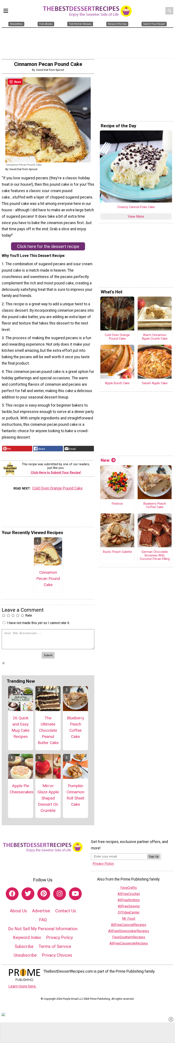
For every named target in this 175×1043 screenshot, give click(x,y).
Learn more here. (22, 986)
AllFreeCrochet (129, 894)
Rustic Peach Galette (117, 552)
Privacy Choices (57, 955)
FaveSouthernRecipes (128, 937)
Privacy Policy (59, 937)
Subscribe (24, 946)
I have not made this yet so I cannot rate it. (38, 623)
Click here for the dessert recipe (48, 246)
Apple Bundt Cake (117, 383)
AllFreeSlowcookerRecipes (128, 931)
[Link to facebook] (12, 893)
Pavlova (117, 504)
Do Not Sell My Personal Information (42, 928)
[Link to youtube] (75, 893)
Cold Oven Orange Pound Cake (57, 488)
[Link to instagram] (59, 893)
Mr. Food (128, 919)
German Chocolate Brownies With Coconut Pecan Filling (155, 555)
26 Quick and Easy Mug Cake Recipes (20, 727)
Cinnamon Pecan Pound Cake (48, 578)
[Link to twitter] (28, 893)
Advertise (41, 910)
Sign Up (154, 856)
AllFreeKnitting (129, 900)
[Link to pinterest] (43, 893)
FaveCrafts (128, 888)
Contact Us (65, 910)
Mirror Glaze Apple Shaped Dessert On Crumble (48, 798)
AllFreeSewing (129, 906)
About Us (18, 910)
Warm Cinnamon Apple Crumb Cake (155, 336)
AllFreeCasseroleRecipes (128, 943)
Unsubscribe (25, 955)
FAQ (43, 919)
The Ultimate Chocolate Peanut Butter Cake (48, 730)
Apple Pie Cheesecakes (20, 788)
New (105, 460)
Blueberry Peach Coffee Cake (75, 727)
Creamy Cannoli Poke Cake (136, 207)
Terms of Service (55, 946)
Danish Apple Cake (155, 383)
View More (136, 216)
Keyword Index (27, 937)
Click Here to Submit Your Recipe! (56, 472)
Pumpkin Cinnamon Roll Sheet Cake (75, 795)
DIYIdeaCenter (129, 912)
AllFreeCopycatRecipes (128, 925)
